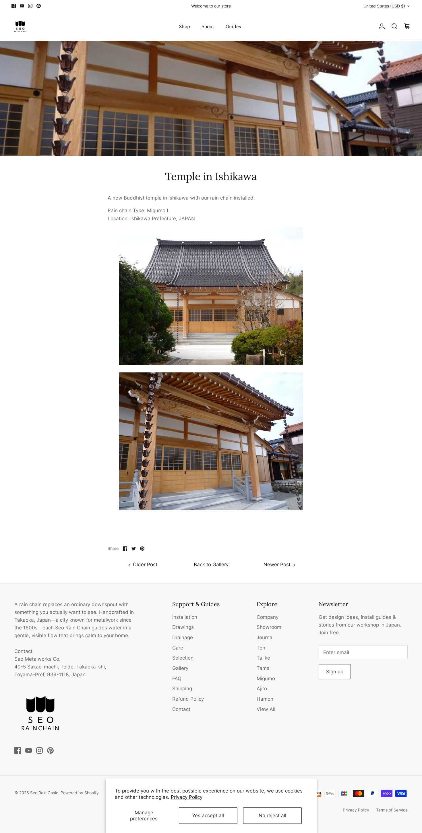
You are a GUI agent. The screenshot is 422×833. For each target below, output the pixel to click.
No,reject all (272, 815)
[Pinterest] (38, 6)
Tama (263, 668)
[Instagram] (30, 6)
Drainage (182, 637)
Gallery (180, 668)
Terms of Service (392, 809)
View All (266, 709)
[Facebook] (13, 6)
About (208, 26)
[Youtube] (22, 6)
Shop (184, 26)
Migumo (266, 678)
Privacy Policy (186, 797)
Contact (181, 709)
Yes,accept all (208, 815)
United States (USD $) (384, 5)
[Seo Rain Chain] (20, 26)
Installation (184, 617)
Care (177, 648)
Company (267, 617)
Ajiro (262, 688)
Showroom (269, 627)
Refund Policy (188, 699)
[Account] (380, 26)
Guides (233, 26)
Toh (261, 648)
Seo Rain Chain (44, 792)
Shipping (182, 688)
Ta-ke (263, 658)
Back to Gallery (211, 564)
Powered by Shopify (80, 792)
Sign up (334, 671)
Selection (182, 658)
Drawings (183, 627)
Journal (265, 637)
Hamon (265, 699)
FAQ (176, 678)
